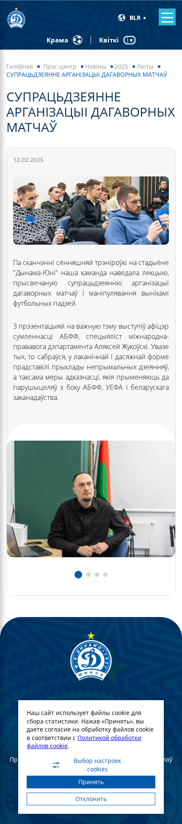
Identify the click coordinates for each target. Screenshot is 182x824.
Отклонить (91, 799)
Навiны (95, 66)
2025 (121, 66)
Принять (91, 782)
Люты (145, 66)
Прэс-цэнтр (60, 66)
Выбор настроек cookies (97, 765)
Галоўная (19, 66)
